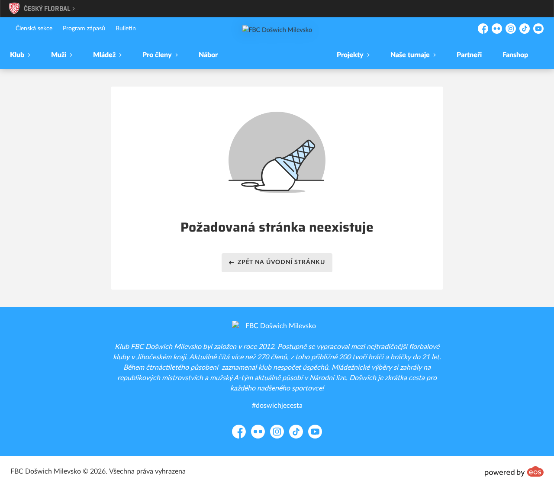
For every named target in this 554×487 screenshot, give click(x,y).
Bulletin (126, 29)
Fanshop (515, 55)
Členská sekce (34, 29)
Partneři (469, 55)
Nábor (208, 55)
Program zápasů (84, 29)
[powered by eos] (514, 471)
